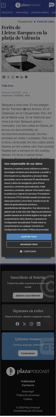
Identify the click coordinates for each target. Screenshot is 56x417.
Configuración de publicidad (17, 222)
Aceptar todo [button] (29, 236)
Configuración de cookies (16, 229)
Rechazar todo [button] (29, 244)
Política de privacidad (39, 229)
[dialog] (27, 208)
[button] (28, 251)
